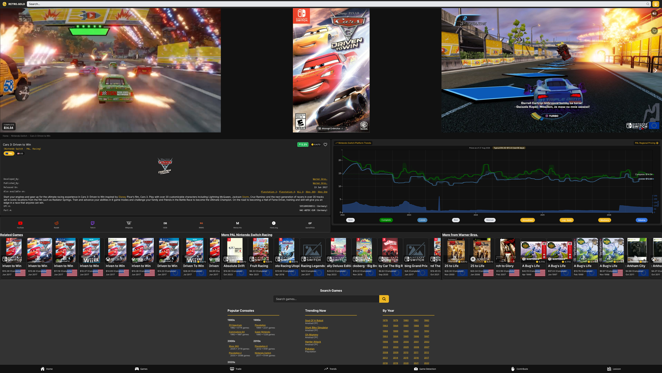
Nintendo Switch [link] (19, 136)
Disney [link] (122, 196)
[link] (20, 153)
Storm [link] (245, 196)
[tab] (47, 369)
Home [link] (5, 136)
